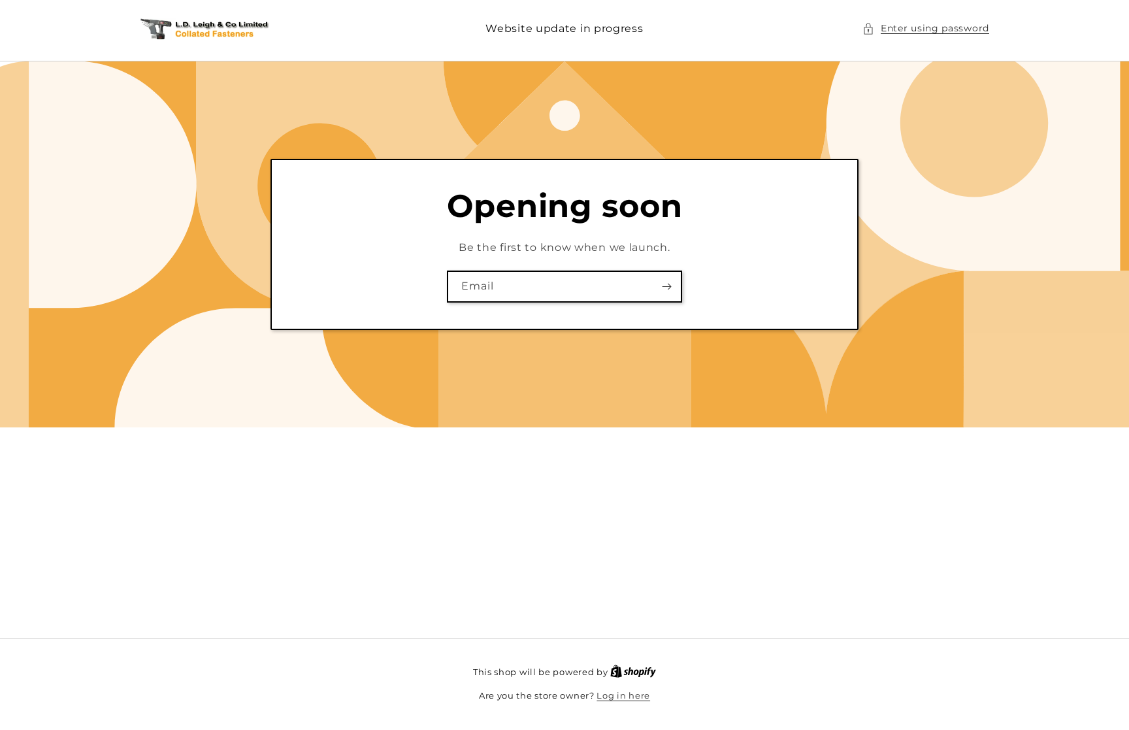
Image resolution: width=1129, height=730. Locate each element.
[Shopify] (633, 672)
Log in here (623, 695)
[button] (925, 28)
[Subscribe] (666, 287)
